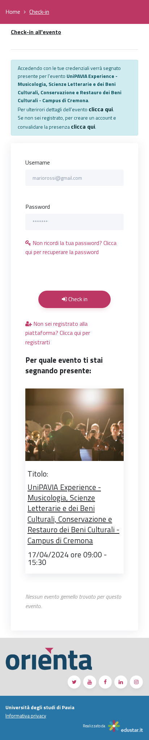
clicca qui (101, 109)
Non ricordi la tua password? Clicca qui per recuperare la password (70, 247)
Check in (77, 299)
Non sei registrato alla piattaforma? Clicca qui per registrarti (57, 332)
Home (12, 11)
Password (37, 206)
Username (37, 162)
